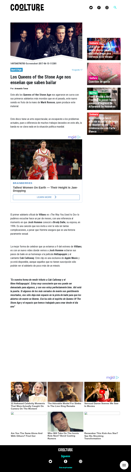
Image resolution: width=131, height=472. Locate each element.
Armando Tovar (21, 88)
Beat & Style (16, 69)
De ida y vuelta (118, 465)
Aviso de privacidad (65, 467)
